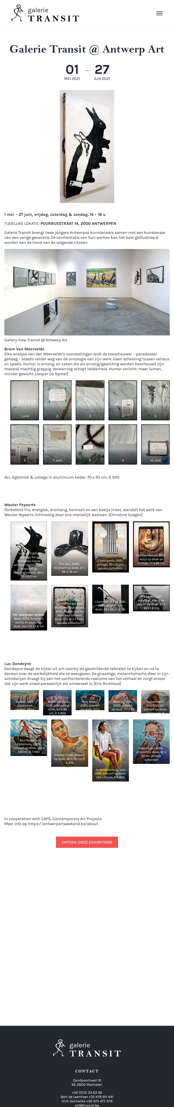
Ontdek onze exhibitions (87, 842)
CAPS (46, 818)
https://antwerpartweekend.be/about (63, 823)
